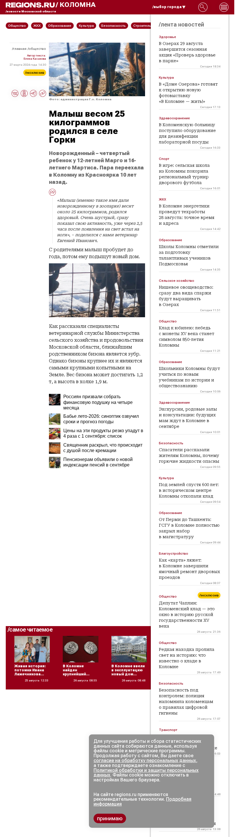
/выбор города (167, 7)
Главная (19, 49)
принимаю (110, 818)
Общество (37, 49)
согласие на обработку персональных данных (145, 760)
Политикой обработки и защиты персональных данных (146, 773)
